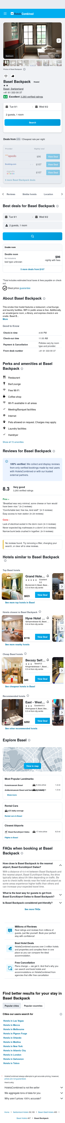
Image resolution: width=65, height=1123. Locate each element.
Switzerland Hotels (20, 1112)
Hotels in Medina (12, 1041)
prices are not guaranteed (15, 1078)
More (5, 319)
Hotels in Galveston (13, 1058)
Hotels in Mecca (11, 1024)
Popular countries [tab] (33, 1005)
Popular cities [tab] (12, 1005)
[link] (20, 602)
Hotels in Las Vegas (13, 1020)
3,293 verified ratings (32, 96)
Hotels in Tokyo (11, 1063)
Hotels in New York (13, 1046)
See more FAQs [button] (32, 909)
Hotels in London (12, 1054)
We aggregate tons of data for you (23, 1093)
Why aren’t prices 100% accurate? (23, 1098)
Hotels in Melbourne (13, 1029)
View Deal (42, 594)
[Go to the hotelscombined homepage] (22, 13)
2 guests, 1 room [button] (15, 114)
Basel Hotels (22, 1118)
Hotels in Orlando (12, 1037)
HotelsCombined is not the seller (22, 1087)
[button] (5, 13)
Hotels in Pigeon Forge (15, 1033)
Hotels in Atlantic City (14, 1050)
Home (6, 1112)
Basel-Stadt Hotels (46, 1112)
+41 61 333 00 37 (12, 92)
